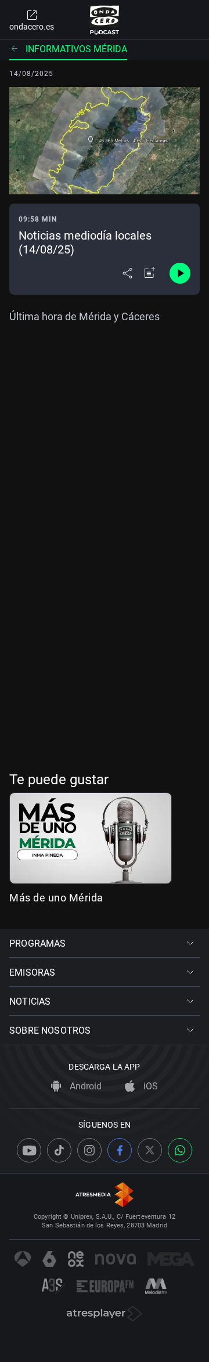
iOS (149, 1086)
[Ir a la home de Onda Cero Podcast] (104, 20)
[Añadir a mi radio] (149, 273)
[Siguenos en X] (150, 1150)
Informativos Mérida (76, 49)
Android (84, 1086)
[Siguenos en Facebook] (119, 1150)
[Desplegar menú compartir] (127, 273)
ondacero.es (31, 26)
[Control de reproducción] (180, 273)
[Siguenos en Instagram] (89, 1150)
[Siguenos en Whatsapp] (180, 1150)
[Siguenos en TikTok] (59, 1150)
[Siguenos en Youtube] (29, 1150)
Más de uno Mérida (56, 898)
